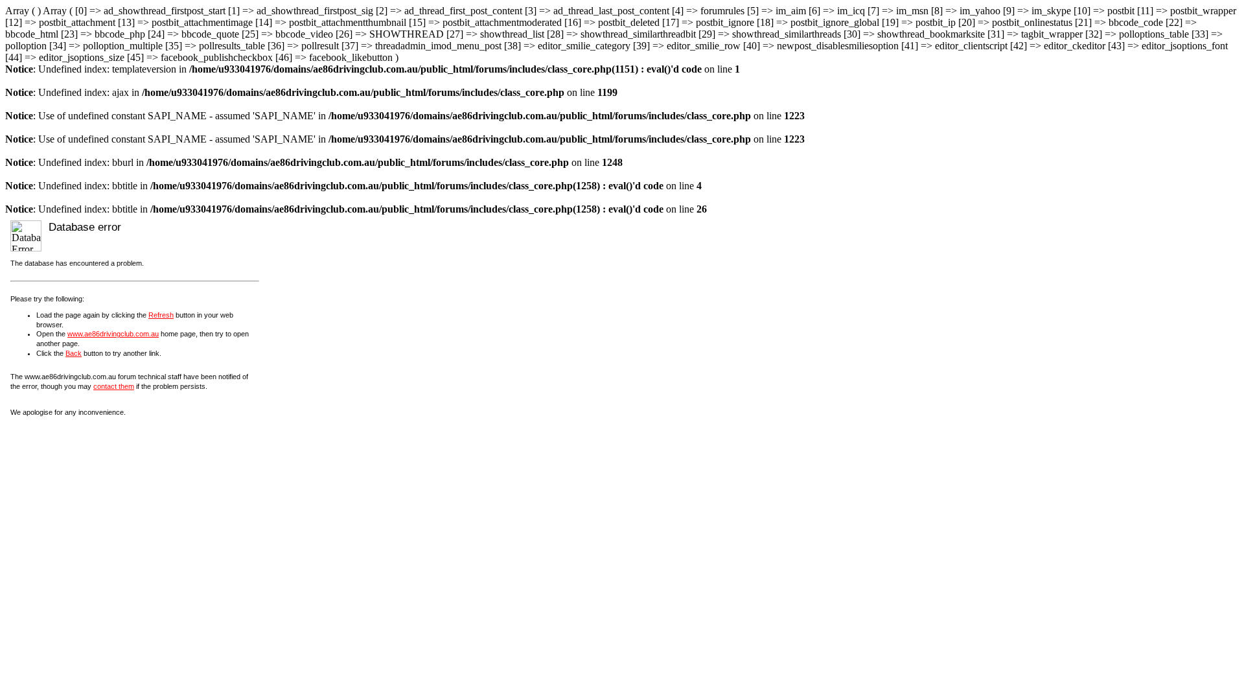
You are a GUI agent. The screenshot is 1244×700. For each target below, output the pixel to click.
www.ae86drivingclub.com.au (113, 334)
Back (73, 353)
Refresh (161, 315)
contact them (113, 386)
